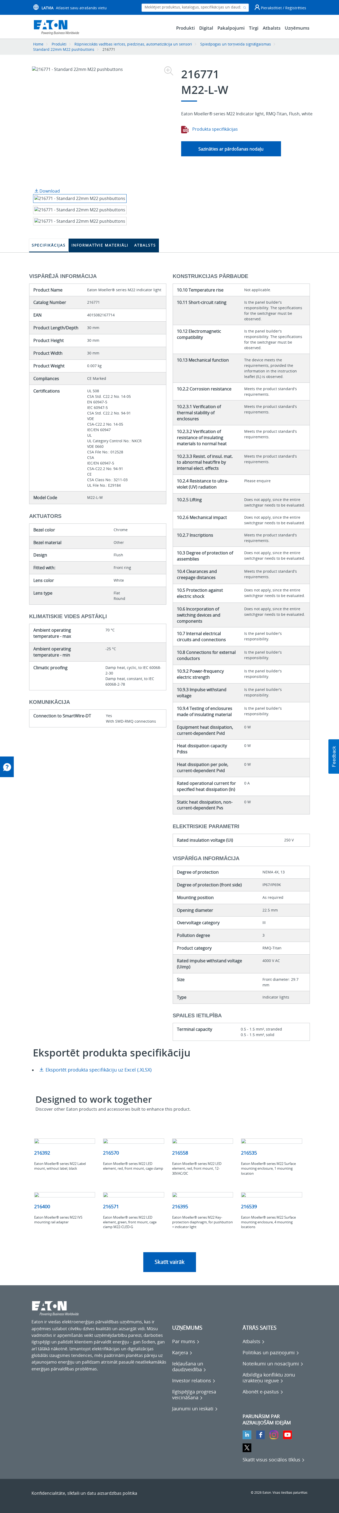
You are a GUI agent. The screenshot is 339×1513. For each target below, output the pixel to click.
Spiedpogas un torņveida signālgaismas (235, 44)
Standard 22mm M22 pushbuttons (63, 49)
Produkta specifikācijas (214, 129)
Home (38, 44)
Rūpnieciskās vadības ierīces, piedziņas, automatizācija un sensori (133, 44)
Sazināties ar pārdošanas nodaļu (231, 149)
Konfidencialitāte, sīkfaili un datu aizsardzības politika (84, 1493)
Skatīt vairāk (170, 1261)
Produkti (59, 44)
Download (49, 191)
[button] (333, 756)
